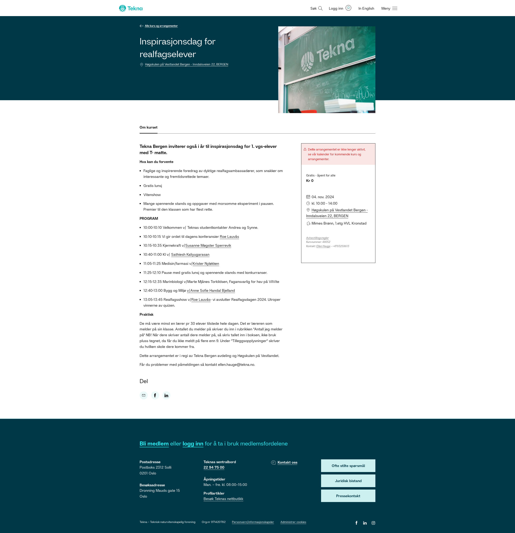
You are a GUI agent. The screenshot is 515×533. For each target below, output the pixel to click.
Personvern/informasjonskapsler (253, 522)
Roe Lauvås (229, 236)
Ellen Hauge (323, 246)
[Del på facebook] (155, 395)
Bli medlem (154, 443)
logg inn (193, 443)
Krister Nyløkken (206, 263)
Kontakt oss (287, 462)
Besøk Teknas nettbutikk (223, 498)
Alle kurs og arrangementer (161, 25)
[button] (316, 8)
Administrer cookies (293, 522)
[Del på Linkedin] (166, 395)
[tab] (149, 128)
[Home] (130, 8)
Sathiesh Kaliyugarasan (190, 254)
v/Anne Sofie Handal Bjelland (211, 290)
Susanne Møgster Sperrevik (208, 245)
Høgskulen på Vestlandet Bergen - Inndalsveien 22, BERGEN (186, 64)
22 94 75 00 (214, 467)
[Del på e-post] (144, 395)
